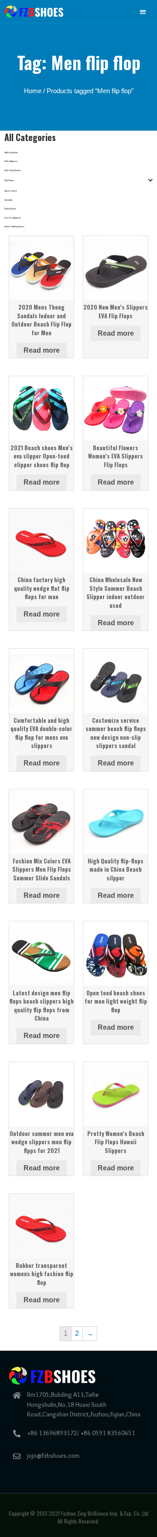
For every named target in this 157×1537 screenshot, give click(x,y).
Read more (42, 350)
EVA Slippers (10, 161)
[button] (143, 12)
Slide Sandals (11, 152)
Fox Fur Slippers (12, 217)
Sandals (8, 200)
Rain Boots (10, 208)
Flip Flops (9, 180)
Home (32, 91)
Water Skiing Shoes (14, 226)
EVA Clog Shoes (12, 170)
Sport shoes (10, 190)
